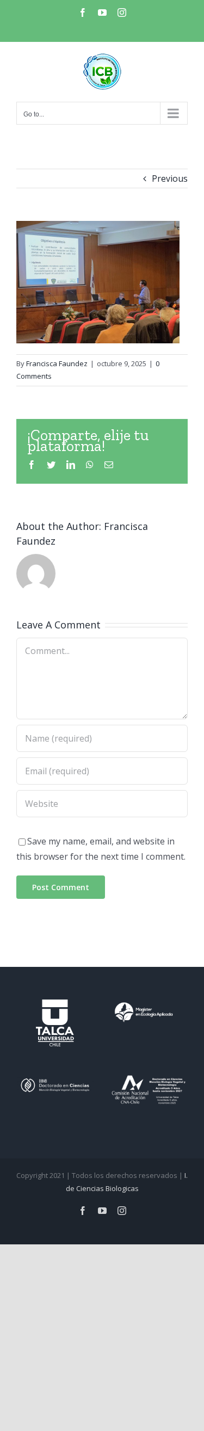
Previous (170, 178)
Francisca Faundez (57, 363)
